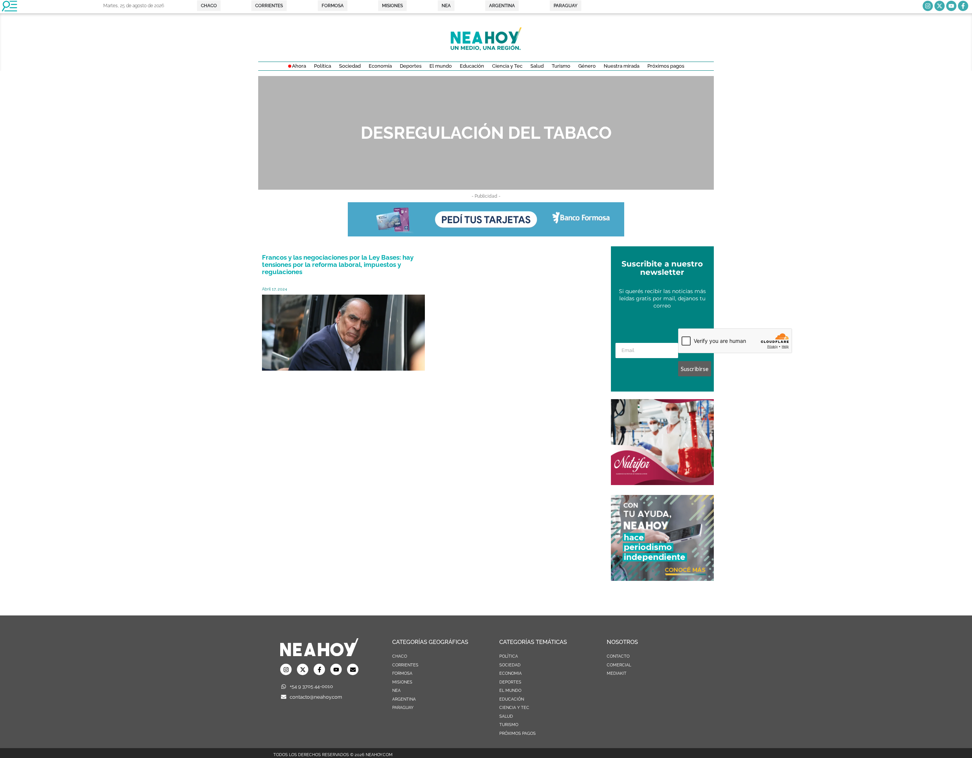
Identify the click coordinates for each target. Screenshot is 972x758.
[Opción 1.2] (662, 578)
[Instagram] (928, 6)
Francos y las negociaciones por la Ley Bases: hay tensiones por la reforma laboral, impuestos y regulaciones (337, 265)
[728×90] (486, 234)
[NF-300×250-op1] (662, 483)
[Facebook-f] (963, 6)
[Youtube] (951, 6)
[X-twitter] (939, 6)
